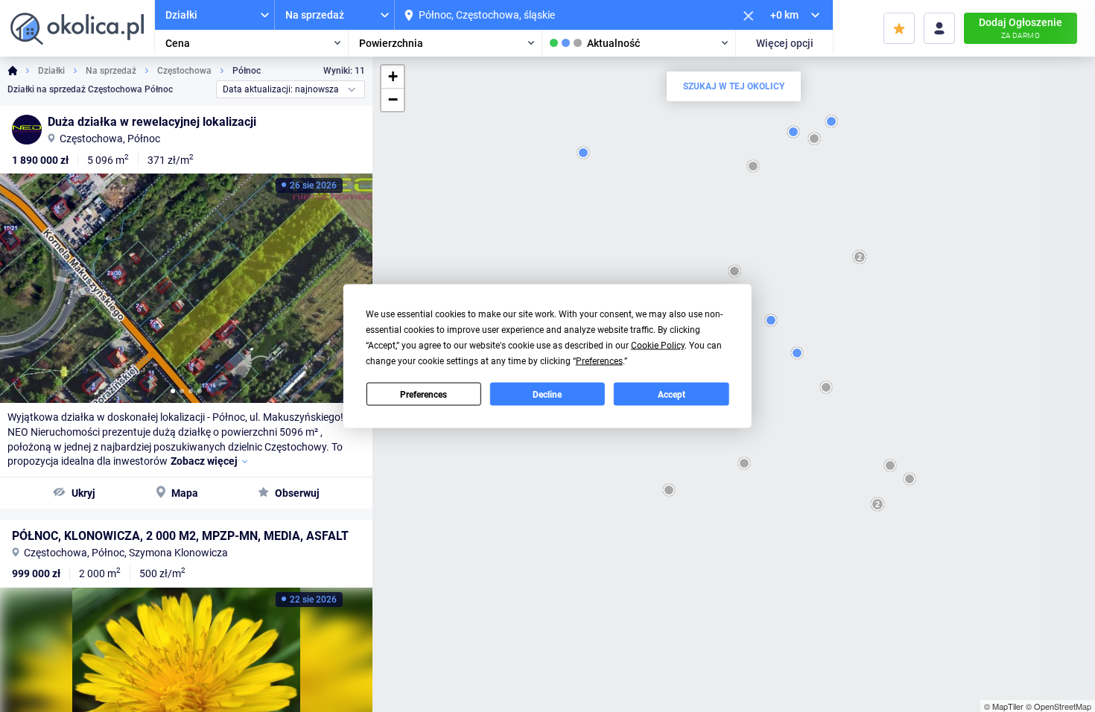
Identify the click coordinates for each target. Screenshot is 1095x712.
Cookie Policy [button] (658, 345)
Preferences (423, 394)
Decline (547, 394)
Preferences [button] (599, 361)
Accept (671, 394)
